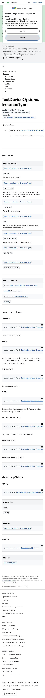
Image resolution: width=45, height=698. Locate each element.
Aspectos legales (32, 682)
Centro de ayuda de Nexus (10, 661)
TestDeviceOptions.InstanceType (20, 118)
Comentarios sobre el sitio (29, 686)
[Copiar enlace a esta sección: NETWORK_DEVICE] (23, 418)
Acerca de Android (8, 682)
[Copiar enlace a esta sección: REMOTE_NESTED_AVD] (26, 458)
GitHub (4, 617)
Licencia (5, 686)
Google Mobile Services (9, 668)
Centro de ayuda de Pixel (10, 658)
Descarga (5, 603)
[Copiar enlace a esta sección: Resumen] (15, 156)
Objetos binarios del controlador (12, 613)
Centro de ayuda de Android (11, 655)
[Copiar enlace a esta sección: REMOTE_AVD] (17, 441)
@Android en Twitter (8, 626)
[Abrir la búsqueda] (25, 2)
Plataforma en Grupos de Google (13, 639)
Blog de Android (7, 632)
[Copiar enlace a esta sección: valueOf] (11, 484)
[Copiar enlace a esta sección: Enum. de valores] (24, 312)
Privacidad (14, 686)
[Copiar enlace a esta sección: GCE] (8, 392)
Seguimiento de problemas (11, 675)
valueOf (7, 291)
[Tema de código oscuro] (42, 325)
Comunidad (20, 682)
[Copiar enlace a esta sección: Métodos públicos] (25, 477)
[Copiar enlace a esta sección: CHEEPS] (12, 319)
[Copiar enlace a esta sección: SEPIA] (9, 341)
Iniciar (22, 38)
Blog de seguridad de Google (11, 636)
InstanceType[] (21, 296)
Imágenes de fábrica (8, 610)
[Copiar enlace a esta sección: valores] (11, 539)
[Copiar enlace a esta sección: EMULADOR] (15, 369)
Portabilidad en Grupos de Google (13, 646)
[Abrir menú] (3, 2)
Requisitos (5, 600)
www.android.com (8, 665)
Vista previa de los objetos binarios (13, 607)
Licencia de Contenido (9, 581)
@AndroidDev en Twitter (10, 629)
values (6, 302)
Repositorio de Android (9, 597)
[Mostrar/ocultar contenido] (15, 71)
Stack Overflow (7, 671)
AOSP (3, 66)
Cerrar (22, 31)
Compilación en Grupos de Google (13, 642)
